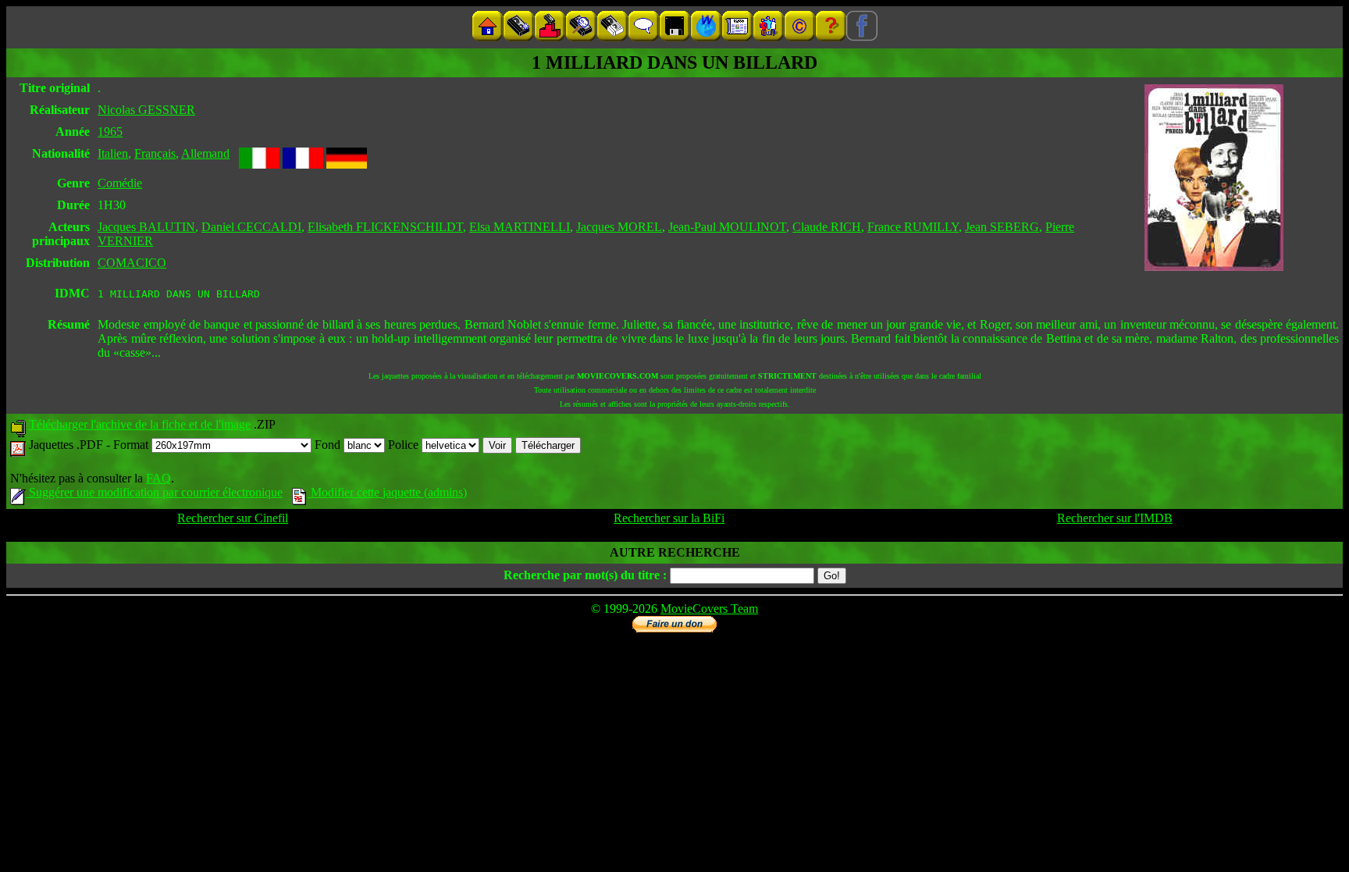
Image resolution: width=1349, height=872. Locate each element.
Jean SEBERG (1002, 226)
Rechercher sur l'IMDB (1115, 518)
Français (155, 153)
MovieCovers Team (709, 608)
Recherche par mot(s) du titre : (585, 575)
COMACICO (132, 262)
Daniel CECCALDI (251, 226)
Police (405, 444)
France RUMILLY (913, 226)
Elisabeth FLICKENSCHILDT (385, 226)
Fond (329, 444)
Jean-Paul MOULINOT (727, 226)
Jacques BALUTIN (146, 226)
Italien (113, 153)
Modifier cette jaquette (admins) (387, 492)
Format (132, 444)
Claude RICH (826, 226)
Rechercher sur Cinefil (232, 518)
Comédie (120, 183)
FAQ (158, 478)
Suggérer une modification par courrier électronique (154, 492)
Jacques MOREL (619, 226)
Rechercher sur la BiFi (669, 518)
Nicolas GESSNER (146, 109)
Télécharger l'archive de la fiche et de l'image (140, 424)
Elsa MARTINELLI (519, 226)
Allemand (205, 153)
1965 (110, 131)
